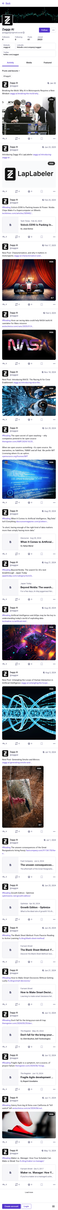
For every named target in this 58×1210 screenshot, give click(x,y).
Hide (51, 99)
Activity (10, 62)
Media (29, 62)
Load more (29, 1192)
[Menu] (53, 30)
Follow (44, 30)
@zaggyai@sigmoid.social (12, 33)
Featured (48, 62)
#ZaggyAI (7, 76)
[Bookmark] (41, 138)
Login (26, 1206)
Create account (11, 1206)
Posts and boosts (10, 71)
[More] (54, 138)
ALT (52, 298)
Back (8, 3)
